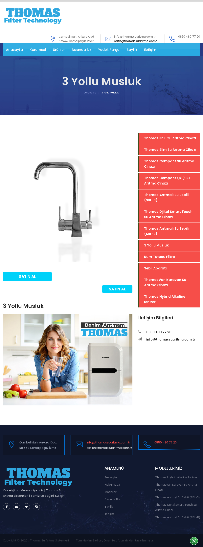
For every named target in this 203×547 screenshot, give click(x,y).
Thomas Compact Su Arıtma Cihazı (169, 164)
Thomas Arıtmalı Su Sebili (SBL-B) (166, 197)
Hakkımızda (112, 484)
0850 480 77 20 (165, 442)
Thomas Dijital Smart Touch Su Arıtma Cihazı (168, 214)
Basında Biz (81, 49)
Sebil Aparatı (155, 268)
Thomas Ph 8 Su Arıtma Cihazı (170, 138)
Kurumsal (38, 49)
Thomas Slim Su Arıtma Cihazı (170, 149)
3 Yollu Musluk (156, 245)
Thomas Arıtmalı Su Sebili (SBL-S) (166, 231)
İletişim (150, 49)
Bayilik (131, 49)
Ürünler (59, 49)
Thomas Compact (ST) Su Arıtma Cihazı (167, 181)
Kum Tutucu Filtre (159, 256)
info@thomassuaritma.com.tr (108, 445)
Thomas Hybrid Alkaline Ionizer (164, 299)
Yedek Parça (109, 49)
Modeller (110, 492)
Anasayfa (14, 49)
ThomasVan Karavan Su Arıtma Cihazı (165, 282)
